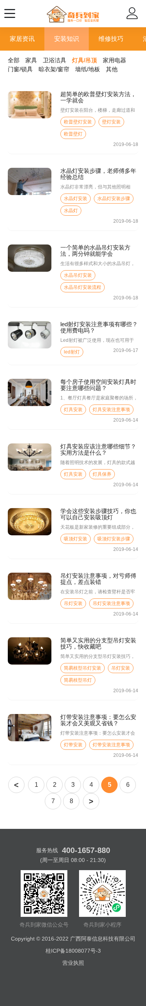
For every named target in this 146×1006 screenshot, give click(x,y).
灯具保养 (102, 474)
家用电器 (114, 60)
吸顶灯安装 (75, 539)
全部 (13, 60)
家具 (31, 60)
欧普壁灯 (73, 134)
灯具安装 (73, 409)
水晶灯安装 (75, 198)
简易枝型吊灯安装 (82, 668)
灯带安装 (73, 744)
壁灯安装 (111, 122)
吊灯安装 (73, 603)
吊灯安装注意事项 (111, 603)
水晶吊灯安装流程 (82, 287)
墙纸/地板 (87, 69)
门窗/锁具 (20, 69)
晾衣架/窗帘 (54, 69)
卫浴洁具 (54, 60)
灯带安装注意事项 (111, 744)
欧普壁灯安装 (78, 122)
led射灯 (72, 352)
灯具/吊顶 (84, 60)
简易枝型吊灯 (78, 680)
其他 (112, 69)
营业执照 (73, 963)
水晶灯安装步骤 (113, 198)
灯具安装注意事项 (111, 409)
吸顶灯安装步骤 (113, 539)
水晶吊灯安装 (78, 275)
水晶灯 (71, 210)
